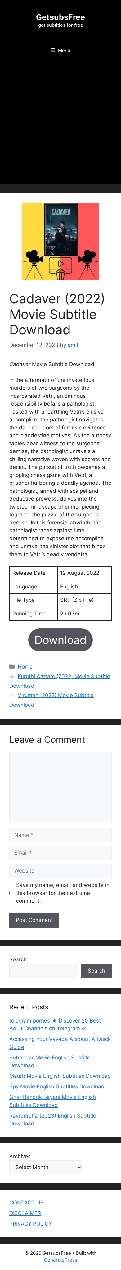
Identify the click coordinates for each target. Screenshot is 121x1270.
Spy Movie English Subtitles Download (57, 1086)
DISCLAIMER (25, 1213)
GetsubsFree (60, 17)
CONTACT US (26, 1203)
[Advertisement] (60, 123)
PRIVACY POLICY (30, 1224)
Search (18, 959)
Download (60, 640)
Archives (20, 1156)
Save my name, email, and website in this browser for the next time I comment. (63, 893)
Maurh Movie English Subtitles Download (60, 1076)
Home (25, 667)
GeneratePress (60, 1260)
